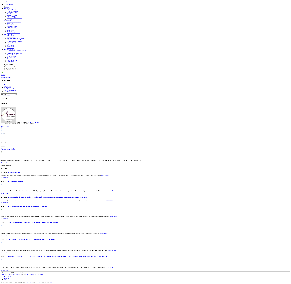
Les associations (10, 45)
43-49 (29, 274)
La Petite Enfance (11, 37)
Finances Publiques (11, 24)
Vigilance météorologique (10, 90)
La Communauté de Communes (14, 18)
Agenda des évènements (33, 122)
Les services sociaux (11, 57)
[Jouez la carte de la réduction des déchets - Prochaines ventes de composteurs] (5, 247)
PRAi (50, 282)
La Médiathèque (10, 46)
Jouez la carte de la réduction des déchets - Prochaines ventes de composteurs (31, 239)
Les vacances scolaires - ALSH (14, 41)
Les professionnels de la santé (14, 52)
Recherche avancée (5, 95)
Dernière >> (43, 274)
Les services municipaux (12, 11)
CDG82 (39, 282)
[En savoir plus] (4, 163)
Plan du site (6, 278)
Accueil (2, 138)
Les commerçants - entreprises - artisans (16, 50)
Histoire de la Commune (12, 60)
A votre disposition (11, 27)
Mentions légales (8, 276)
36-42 (26, 274)
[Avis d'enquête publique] (5, 188)
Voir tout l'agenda (5, 126)
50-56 (32, 274)
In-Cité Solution (29, 282)
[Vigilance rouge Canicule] (7, 157)
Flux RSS (3, 75)
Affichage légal (7, 86)
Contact (5, 279)
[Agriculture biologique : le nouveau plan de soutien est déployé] (5, 213)
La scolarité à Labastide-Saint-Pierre (15, 38)
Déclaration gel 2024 (14, 172)
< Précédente (10, 274)
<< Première (4, 274)
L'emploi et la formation (12, 54)
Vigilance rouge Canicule (8, 149)
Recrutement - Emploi (12, 26)
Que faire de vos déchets (12, 28)
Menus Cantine (7, 84)
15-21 (17, 274)
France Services (10, 30)
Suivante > (37, 274)
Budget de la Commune (12, 12)
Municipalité (7, 8)
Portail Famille (10, 35)
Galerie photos (10, 61)
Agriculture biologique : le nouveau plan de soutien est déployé (27, 206)
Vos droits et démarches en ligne (11, 88)
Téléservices (10, 23)
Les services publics (11, 56)
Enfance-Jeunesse (8, 34)
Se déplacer (9, 31)
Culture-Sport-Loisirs (9, 44)
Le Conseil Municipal (12, 9)
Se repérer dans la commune (13, 33)
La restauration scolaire (12, 42)
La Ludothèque (10, 48)
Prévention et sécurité (12, 15)
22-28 (20, 274)
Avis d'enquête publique (15, 181)
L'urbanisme (10, 13)
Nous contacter (10, 19)
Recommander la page (6, 77)
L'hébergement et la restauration (14, 53)
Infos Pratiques (7, 20)
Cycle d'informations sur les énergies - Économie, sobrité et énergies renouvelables (33, 222)
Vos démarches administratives (14, 22)
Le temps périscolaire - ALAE (14, 39)
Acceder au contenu (8, 2)
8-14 (14, 274)
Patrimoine (6, 59)
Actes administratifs (11, 16)
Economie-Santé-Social (9, 49)
